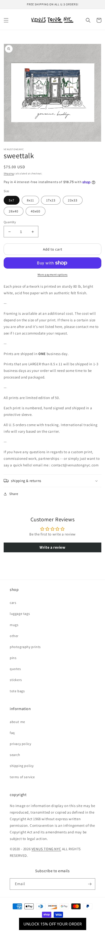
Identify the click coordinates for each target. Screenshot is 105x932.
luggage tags (20, 613)
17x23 (50, 200)
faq (12, 733)
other (14, 636)
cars (13, 602)
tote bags (17, 691)
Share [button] (13, 494)
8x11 (30, 200)
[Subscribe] (89, 884)
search (15, 755)
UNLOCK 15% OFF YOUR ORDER (52, 924)
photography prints (25, 647)
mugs (14, 625)
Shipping (9, 173)
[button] (6, 20)
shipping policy (22, 766)
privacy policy (20, 744)
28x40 (13, 211)
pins (13, 658)
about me (17, 722)
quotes (15, 669)
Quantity (10, 222)
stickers (16, 680)
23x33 (72, 200)
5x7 (11, 200)
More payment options (53, 274)
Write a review (52, 547)
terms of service (22, 777)
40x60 (35, 211)
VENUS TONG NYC (46, 849)
